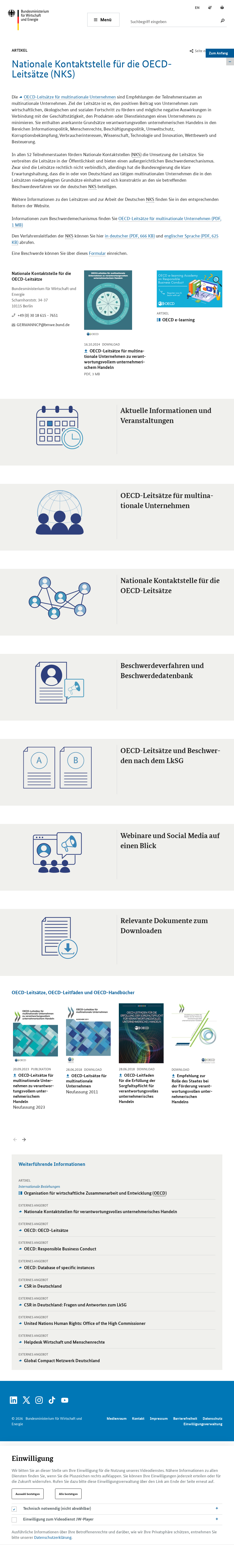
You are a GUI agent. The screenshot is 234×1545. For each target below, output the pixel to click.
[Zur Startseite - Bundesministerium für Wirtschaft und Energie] (47, 19)
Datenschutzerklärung (53, 1537)
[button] (24, 1139)
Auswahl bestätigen (28, 1494)
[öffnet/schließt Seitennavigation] (230, 61)
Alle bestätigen (68, 1494)
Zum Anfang (218, 53)
